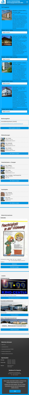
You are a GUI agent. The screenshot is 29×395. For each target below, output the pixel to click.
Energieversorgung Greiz (6, 351)
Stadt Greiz (3, 344)
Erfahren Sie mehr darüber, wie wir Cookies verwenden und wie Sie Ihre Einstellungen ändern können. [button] (15, 386)
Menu (27, 1)
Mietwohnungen (5, 135)
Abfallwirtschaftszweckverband (7, 353)
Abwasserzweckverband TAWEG (7, 349)
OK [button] (15, 391)
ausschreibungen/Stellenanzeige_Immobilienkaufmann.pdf (12, 123)
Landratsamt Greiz (4, 346)
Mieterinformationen (6, 215)
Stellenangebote (5, 118)
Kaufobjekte (4, 189)
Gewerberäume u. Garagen (8, 162)
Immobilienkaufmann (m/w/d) (9, 121)
